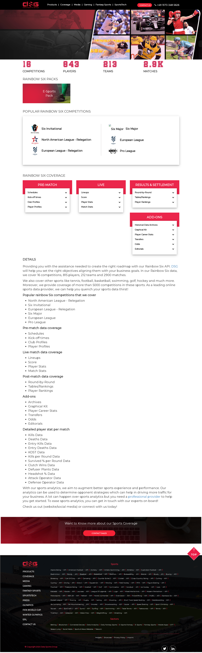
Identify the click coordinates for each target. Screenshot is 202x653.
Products (52, 5)
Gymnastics (114, 587)
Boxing (168, 574)
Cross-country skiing (139, 578)
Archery (94, 570)
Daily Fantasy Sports (109, 624)
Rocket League (56, 600)
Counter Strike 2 (104, 578)
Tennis (158, 608)
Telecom (98, 629)
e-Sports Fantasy (126, 624)
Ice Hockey (145, 587)
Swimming (109, 608)
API (64, 570)
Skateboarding (158, 600)
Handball (129, 587)
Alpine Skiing (56, 570)
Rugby (86, 600)
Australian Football (148, 570)
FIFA (138, 583)
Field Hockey (124, 583)
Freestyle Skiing (71, 587)
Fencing (109, 583)
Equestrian (94, 583)
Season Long (56, 629)
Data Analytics (93, 624)
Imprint (130, 637)
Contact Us (144, 5)
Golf (100, 587)
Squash (53, 608)
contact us (29, 624)
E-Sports (138, 624)
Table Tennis (127, 608)
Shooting (112, 600)
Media (77, 5)
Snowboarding (111, 604)
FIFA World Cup (32, 610)
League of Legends (98, 591)
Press (26, 600)
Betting (54, 624)
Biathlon (113, 574)
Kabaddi (54, 591)
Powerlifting (137, 595)
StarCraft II (68, 608)
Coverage (65, 5)
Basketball (98, 574)
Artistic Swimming (111, 570)
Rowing (73, 600)
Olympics (28, 605)
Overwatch (120, 595)
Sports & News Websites (84, 629)
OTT (172, 624)
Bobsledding (129, 574)
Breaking (54, 578)
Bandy (69, 574)
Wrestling (118, 613)
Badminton (55, 574)
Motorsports (55, 595)
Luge (116, 591)
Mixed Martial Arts (132, 591)
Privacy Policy (119, 637)
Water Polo (84, 613)
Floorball (54, 587)
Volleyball (69, 613)
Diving (66, 583)
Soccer (126, 604)
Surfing (95, 608)
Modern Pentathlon (154, 591)
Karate (67, 591)
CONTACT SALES (99, 533)
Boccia (143, 574)
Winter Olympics (32, 615)
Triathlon (54, 613)
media (26, 581)
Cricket (121, 578)
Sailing (99, 600)
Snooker (94, 604)
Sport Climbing (161, 604)
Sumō (82, 608)
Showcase (108, 637)
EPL (25, 619)
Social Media (67, 629)
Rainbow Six (167, 595)
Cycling (54, 583)
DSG (174, 266)
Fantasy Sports (103, 5)
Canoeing (86, 578)
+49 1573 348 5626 (168, 5)
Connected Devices (77, 624)
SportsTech (120, 5)
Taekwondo (143, 608)
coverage (28, 576)
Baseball (83, 574)
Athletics (130, 570)
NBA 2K (71, 595)
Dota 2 (79, 583)
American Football (75, 570)
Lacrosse (80, 591)
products (28, 571)
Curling (159, 578)
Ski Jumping (56, 604)
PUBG (151, 595)
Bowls (156, 574)
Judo (158, 587)
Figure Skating (153, 583)
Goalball (88, 587)
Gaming (88, 5)
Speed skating (142, 604)
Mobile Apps (163, 624)
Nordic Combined (101, 595)
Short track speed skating (134, 600)
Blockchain (63, 624)
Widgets (98, 637)
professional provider (144, 497)
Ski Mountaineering (76, 604)
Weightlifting (101, 613)
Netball (84, 595)
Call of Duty (70, 578)
